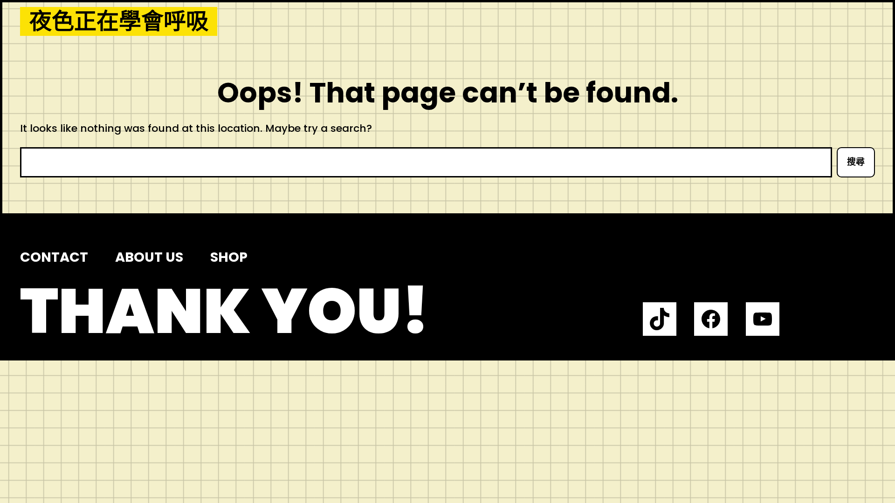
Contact (54, 257)
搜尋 (856, 162)
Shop (229, 257)
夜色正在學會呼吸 (118, 21)
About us (149, 257)
